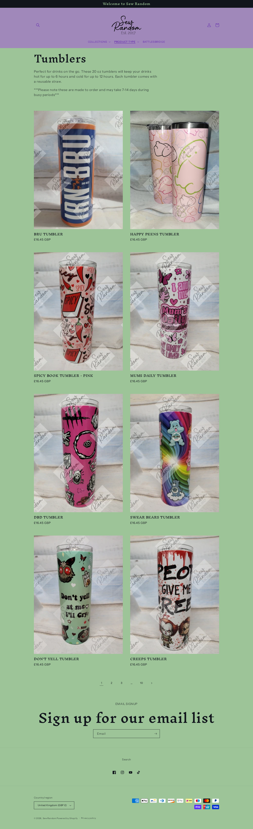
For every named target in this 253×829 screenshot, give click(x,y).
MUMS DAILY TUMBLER (153, 376)
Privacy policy (88, 818)
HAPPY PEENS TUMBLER (154, 234)
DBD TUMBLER (48, 517)
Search (126, 759)
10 (141, 683)
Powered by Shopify (67, 818)
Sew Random (49, 818)
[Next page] (151, 683)
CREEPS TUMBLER (148, 659)
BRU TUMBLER (48, 234)
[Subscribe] (156, 733)
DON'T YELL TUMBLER (56, 659)
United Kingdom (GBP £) (52, 805)
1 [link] (101, 683)
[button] (38, 25)
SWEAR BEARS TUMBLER (155, 517)
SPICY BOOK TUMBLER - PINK (63, 376)
